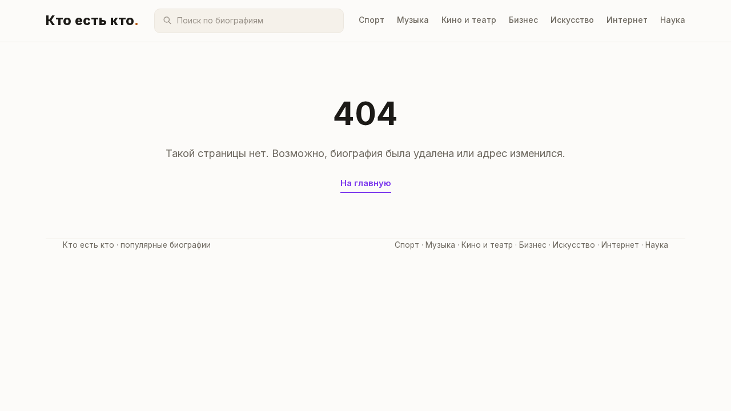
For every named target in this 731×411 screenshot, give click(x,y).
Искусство (572, 20)
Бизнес (523, 20)
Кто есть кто (92, 21)
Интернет (627, 20)
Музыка (413, 20)
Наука (672, 20)
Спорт (371, 20)
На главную (365, 183)
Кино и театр (468, 20)
